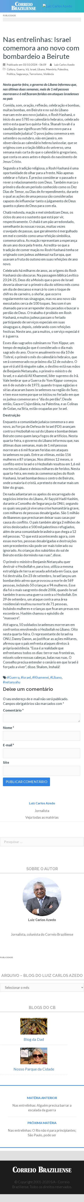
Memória (51, 69)
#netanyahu (11, 682)
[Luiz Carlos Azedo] (59, 6)
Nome (8, 728)
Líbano (41, 69)
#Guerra (13, 677)
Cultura (11, 69)
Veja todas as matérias (42, 817)
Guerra (20, 69)
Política (11, 74)
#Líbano (56, 677)
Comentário (13, 710)
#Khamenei (40, 677)
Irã (27, 69)
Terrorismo (35, 74)
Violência (48, 74)
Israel (33, 69)
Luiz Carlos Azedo (64, 64)
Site (6, 762)
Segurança (22, 74)
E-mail (8, 745)
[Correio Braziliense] (25, 6)
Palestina (63, 69)
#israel (26, 677)
